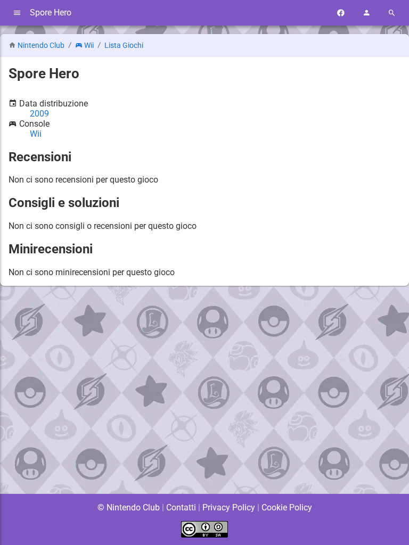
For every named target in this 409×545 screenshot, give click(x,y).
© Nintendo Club (128, 507)
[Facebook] (341, 13)
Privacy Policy (228, 507)
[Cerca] (392, 13)
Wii (89, 45)
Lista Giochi (123, 45)
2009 (39, 114)
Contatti (181, 507)
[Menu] (17, 13)
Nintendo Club (41, 45)
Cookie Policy (286, 507)
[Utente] (366, 13)
